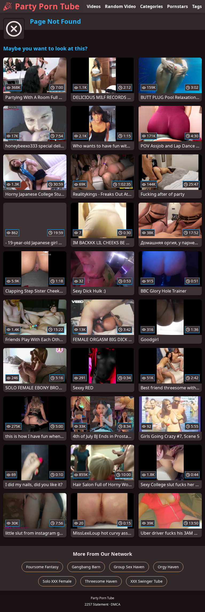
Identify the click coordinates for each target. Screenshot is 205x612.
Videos (94, 6)
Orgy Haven (168, 566)
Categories (151, 6)
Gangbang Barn (86, 566)
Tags (197, 6)
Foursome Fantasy (42, 566)
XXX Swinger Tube (147, 581)
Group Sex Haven (129, 566)
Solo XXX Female (57, 581)
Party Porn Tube (47, 6)
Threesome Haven (101, 581)
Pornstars (177, 6)
